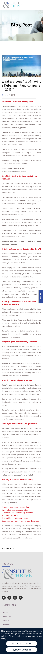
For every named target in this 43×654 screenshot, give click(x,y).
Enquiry (41, 296)
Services (6, 620)
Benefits (6, 625)
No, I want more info (21, 650)
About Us (7, 616)
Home (5, 612)
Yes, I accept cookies (21, 643)
